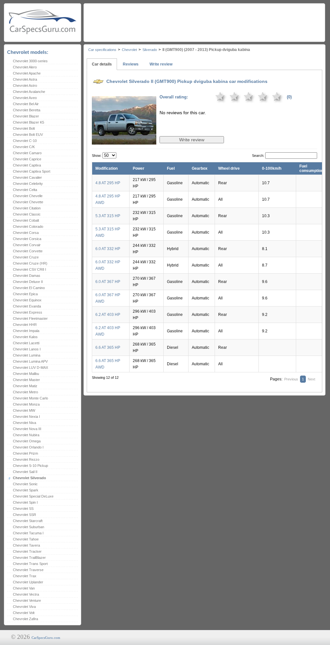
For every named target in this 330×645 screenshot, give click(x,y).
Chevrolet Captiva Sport (31, 171)
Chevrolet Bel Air (26, 104)
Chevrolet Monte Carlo (30, 398)
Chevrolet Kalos (25, 337)
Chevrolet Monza (26, 404)
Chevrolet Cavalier (27, 177)
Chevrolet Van (24, 588)
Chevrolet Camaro (27, 153)
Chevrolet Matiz (25, 386)
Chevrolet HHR (25, 325)
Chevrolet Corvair (27, 245)
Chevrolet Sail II (25, 472)
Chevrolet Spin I (25, 502)
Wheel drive (229, 168)
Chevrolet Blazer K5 (28, 122)
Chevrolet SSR (24, 515)
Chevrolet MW (24, 410)
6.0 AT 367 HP (107, 281)
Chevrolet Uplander (28, 582)
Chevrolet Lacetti (26, 343)
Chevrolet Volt (23, 613)
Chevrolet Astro (25, 85)
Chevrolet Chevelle (28, 196)
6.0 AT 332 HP (107, 249)
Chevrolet (129, 50)
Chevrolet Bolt (24, 128)
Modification (106, 168)
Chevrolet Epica (25, 294)
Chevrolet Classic (27, 214)
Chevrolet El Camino (29, 288)
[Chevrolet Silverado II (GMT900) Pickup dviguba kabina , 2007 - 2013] (124, 140)
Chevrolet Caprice (27, 159)
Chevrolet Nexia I (26, 416)
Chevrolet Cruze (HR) (30, 263)
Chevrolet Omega (27, 441)
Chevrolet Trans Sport (30, 564)
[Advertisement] (204, 20)
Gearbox (200, 168)
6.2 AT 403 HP (107, 314)
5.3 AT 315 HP (107, 216)
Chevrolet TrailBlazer (29, 557)
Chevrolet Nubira (26, 435)
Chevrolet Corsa (26, 233)
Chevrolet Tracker (27, 551)
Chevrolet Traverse (28, 570)
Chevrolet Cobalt (26, 220)
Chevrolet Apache (27, 73)
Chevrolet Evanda (27, 306)
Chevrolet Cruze (26, 257)
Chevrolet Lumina (26, 355)
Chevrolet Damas (26, 275)
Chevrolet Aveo (25, 98)
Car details (102, 64)
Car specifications (102, 50)
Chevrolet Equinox (27, 300)
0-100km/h (271, 168)
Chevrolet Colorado (28, 226)
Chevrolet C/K (24, 147)
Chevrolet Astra (25, 79)
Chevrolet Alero (25, 67)
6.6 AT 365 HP (107, 347)
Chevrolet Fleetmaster (30, 318)
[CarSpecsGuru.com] (42, 21)
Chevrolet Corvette (28, 251)
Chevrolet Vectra (26, 594)
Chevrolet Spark (25, 490)
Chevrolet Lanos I (27, 349)
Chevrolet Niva (24, 423)
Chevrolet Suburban (28, 527)
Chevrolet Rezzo (26, 459)
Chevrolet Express (27, 312)
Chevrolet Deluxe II (28, 282)
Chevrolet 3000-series (30, 61)
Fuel (171, 168)
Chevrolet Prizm (25, 453)
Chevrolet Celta (25, 190)
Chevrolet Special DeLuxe (33, 496)
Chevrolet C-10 (25, 141)
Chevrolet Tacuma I (28, 533)
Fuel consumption (311, 168)
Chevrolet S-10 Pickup (30, 466)
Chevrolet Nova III (27, 429)
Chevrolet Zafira (25, 619)
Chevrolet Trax (24, 576)
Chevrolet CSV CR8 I (29, 269)
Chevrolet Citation (27, 208)
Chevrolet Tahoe (26, 539)
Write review (161, 64)
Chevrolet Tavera (26, 545)
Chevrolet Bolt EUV (28, 134)
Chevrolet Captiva (27, 165)
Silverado (149, 50)
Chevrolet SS (23, 508)
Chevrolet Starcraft (28, 521)
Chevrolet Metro (25, 392)
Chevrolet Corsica (27, 239)
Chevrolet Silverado (29, 478)
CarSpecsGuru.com (46, 638)
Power (138, 168)
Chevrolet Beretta (26, 110)
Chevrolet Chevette (28, 202)
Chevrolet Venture (27, 600)
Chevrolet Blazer (26, 116)
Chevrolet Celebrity (28, 184)
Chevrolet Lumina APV (30, 361)
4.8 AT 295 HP (107, 183)
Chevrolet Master (26, 380)
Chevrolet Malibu (26, 374)
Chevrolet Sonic (25, 484)
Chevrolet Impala (26, 331)
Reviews (131, 64)
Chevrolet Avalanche (29, 92)
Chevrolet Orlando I (28, 447)
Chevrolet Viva (24, 607)
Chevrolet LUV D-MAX (30, 367)
